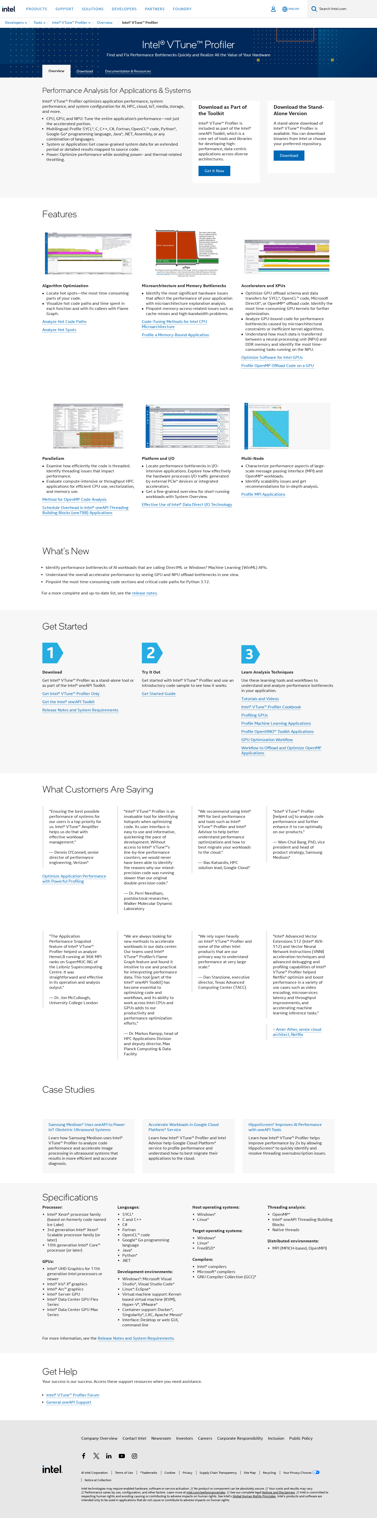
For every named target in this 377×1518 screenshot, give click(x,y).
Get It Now (214, 171)
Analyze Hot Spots (59, 329)
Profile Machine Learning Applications (276, 723)
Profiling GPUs (254, 715)
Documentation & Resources (128, 71)
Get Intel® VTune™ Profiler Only (71, 693)
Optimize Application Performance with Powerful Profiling (74, 879)
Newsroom (161, 1438)
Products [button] (36, 9)
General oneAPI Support (68, 1402)
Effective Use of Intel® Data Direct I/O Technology (187, 504)
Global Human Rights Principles (254, 1496)
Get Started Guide (159, 693)
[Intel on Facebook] (83, 1456)
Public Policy (301, 1438)
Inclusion (276, 1438)
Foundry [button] (182, 9)
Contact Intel (134, 1438)
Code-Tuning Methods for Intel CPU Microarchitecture (174, 324)
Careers (205, 1438)
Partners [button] (155, 9)
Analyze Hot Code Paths (64, 321)
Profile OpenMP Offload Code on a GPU (277, 365)
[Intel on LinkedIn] (109, 1456)
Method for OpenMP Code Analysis (74, 499)
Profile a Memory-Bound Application (175, 335)
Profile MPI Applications (263, 494)
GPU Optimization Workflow (267, 739)
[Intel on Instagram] (134, 1456)
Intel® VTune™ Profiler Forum (72, 1395)
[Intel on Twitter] (96, 1456)
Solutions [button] (93, 9)
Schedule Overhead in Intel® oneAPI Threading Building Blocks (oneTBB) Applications (85, 510)
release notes (144, 593)
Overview (56, 71)
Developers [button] (124, 9)
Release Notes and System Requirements (80, 710)
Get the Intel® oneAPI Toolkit (68, 701)
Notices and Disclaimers (278, 1492)
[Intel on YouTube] (121, 1456)
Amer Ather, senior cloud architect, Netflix (297, 1032)
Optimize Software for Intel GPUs (272, 357)
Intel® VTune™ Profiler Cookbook (271, 707)
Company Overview (99, 1438)
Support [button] (64, 9)
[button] (188, 291)
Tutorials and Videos (260, 698)
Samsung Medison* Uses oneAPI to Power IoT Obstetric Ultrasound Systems (86, 1127)
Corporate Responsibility (240, 1438)
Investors (184, 1438)
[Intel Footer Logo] (52, 1468)
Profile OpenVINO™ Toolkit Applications (277, 731)
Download (85, 71)
